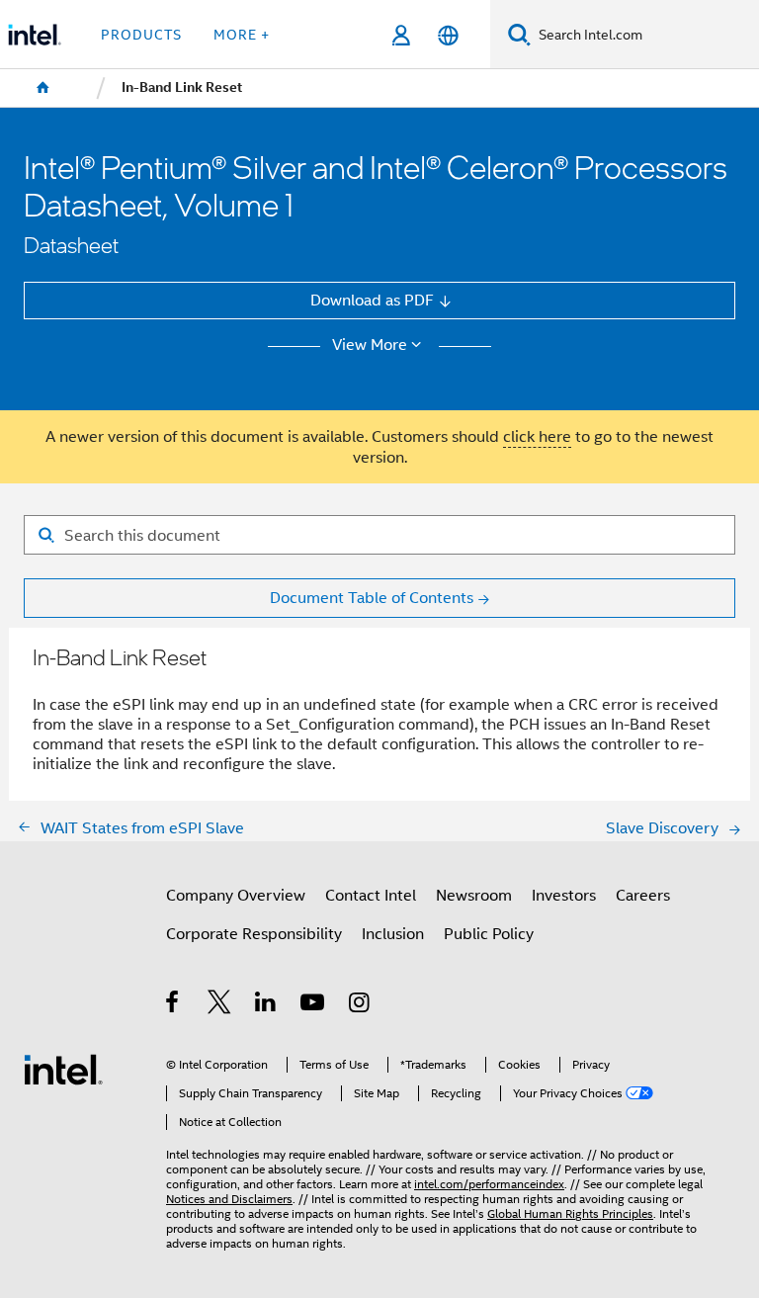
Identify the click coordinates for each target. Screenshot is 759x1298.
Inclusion (393, 933)
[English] (447, 35)
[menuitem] (43, 88)
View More (369, 345)
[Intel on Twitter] (220, 1005)
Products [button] (141, 34)
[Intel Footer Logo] (63, 1068)
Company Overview (235, 895)
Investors (564, 895)
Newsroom (474, 895)
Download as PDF (372, 300)
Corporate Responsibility (254, 933)
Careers (643, 895)
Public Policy (489, 933)
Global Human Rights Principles (570, 1214)
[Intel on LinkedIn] (266, 1005)
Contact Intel (370, 895)
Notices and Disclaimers (229, 1199)
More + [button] (241, 34)
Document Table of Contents (371, 597)
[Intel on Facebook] (173, 1005)
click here (537, 436)
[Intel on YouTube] (313, 1005)
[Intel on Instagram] (360, 1005)
